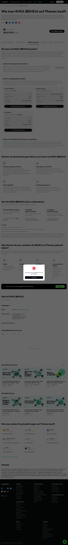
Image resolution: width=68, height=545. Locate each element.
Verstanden (34, 277)
